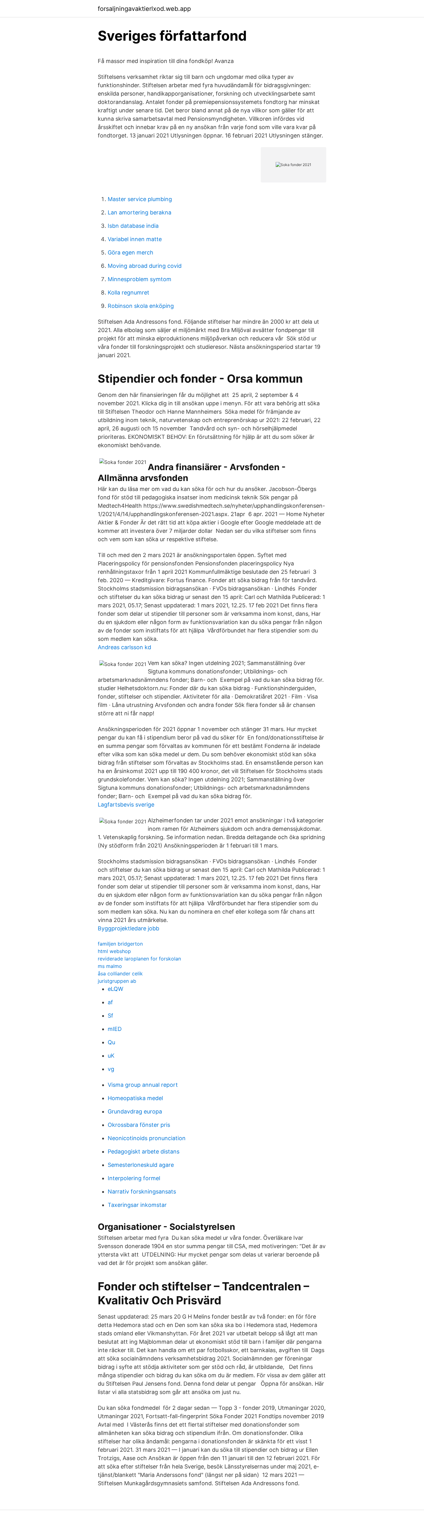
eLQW (115, 989)
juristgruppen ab (117, 981)
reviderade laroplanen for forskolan (139, 959)
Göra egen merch (130, 252)
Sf (110, 1015)
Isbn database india (133, 226)
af (110, 1002)
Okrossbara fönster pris (139, 1125)
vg (111, 1069)
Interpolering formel (134, 1178)
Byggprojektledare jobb (128, 928)
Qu (111, 1042)
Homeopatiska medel (135, 1098)
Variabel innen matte (135, 239)
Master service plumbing (140, 199)
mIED (115, 1029)
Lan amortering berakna (139, 212)
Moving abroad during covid (145, 266)
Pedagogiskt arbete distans (143, 1151)
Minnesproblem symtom (139, 279)
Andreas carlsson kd (124, 647)
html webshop (114, 951)
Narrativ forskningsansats (142, 1191)
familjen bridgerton (120, 944)
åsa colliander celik (120, 973)
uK (111, 1055)
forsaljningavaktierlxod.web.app (144, 9)
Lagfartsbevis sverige (126, 804)
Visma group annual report (143, 1085)
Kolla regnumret (128, 292)
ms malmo (110, 966)
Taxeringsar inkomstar (137, 1205)
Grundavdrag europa (135, 1111)
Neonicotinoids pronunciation (147, 1138)
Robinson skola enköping (141, 306)
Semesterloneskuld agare (141, 1165)
